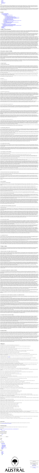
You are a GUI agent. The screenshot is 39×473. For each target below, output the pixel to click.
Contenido (2, 0)
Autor (1, 1)
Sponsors (2, 448)
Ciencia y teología (3, 430)
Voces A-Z (2, 451)
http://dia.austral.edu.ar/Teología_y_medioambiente (6, 423)
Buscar (1, 435)
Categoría (1, 429)
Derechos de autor (3, 446)
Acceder (2, 434)
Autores (2, 452)
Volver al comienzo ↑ (3, 3)
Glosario (2, 453)
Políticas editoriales (4, 445)
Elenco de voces (3, 443)
